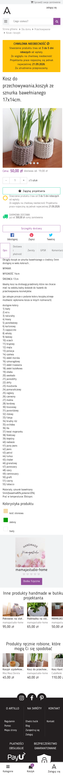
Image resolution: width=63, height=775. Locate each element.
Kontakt (50, 721)
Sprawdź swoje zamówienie (46, 2)
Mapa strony (10, 730)
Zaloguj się (54, 771)
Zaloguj (29, 734)
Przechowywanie (42, 29)
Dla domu (26, 29)
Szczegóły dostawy (31, 228)
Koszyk (30, 771)
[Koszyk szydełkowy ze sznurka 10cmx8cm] (13, 660)
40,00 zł (33, 677)
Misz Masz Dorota (11, 673)
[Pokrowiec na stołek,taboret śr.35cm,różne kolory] (13, 609)
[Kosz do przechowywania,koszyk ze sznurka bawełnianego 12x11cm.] (37, 660)
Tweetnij (51, 239)
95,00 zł (8, 627)
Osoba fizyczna (31, 581)
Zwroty (31, 250)
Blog (28, 726)
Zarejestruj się (32, 730)
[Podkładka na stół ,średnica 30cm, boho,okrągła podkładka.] (37, 609)
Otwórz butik (32, 721)
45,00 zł (8, 677)
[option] (13, 616)
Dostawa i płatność (17, 250)
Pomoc (7, 726)
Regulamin (9, 721)
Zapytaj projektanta (33, 191)
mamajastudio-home (13, 622)
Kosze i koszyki (13, 33)
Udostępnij (12, 239)
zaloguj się (51, 7)
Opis (5, 250)
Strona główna (10, 29)
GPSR (43, 250)
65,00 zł (33, 627)
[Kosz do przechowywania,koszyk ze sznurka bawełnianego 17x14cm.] (32, 138)
